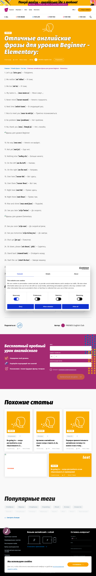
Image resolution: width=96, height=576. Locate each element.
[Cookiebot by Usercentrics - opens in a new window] (80, 268)
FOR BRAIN (21, 17)
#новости (77, 507)
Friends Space (15, 68)
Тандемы (7, 555)
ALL (7, 17)
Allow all (75, 306)
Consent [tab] (20, 274)
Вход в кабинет (85, 9)
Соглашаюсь (77, 564)
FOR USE (83, 17)
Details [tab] (48, 274)
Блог (26, 9)
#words (69, 436)
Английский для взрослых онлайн (12, 551)
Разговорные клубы (10, 543)
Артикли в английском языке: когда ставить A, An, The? (47, 443)
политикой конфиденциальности (67, 369)
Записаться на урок (69, 377)
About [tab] (76, 274)
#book (57, 507)
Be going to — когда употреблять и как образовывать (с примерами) (15, 443)
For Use (23, 68)
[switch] (37, 298)
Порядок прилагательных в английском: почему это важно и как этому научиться (77, 443)
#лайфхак (9, 507)
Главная (7, 68)
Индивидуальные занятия (12, 540)
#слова (40, 436)
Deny (20, 306)
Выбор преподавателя (11, 547)
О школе (11, 9)
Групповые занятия (10, 537)
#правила (59, 60)
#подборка (33, 507)
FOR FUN (67, 17)
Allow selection (48, 306)
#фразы (21, 507)
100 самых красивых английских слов (21, 472)
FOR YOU (52, 17)
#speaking (46, 507)
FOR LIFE (37, 17)
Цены (30, 9)
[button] (52, 356)
